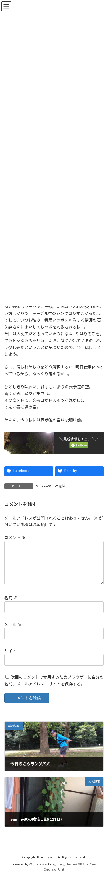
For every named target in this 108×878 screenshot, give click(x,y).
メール (12, 624)
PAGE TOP (99, 846)
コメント (14, 537)
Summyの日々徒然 (50, 486)
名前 (10, 598)
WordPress (36, 864)
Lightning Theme (63, 864)
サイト (10, 650)
